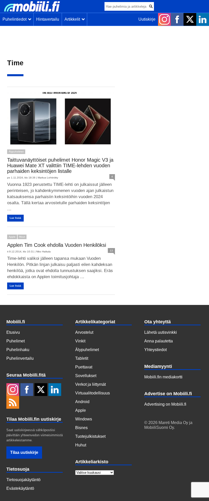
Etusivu (13, 332)
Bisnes (81, 428)
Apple (12, 236)
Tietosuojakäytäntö (23, 480)
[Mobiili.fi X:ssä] (190, 19)
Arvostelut (84, 332)
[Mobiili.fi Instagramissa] (164, 19)
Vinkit (80, 341)
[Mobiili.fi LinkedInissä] (202, 19)
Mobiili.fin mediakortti (163, 377)
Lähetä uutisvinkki (160, 332)
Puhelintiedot (16, 19)
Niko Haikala (43, 251)
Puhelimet (15, 341)
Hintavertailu (47, 19)
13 (111, 250)
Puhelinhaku (17, 350)
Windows (83, 419)
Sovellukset (85, 376)
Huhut (80, 445)
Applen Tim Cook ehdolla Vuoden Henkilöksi (56, 245)
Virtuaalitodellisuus (92, 393)
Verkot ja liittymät (90, 384)
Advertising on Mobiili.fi (165, 404)
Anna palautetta (158, 341)
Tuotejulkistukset (90, 436)
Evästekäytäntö (20, 488)
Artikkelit (73, 19)
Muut (22, 236)
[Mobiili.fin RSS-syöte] (12, 403)
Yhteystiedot (155, 350)
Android (82, 402)
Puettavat (83, 367)
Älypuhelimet (16, 151)
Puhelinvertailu (20, 358)
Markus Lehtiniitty (48, 177)
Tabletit (81, 358)
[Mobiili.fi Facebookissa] (177, 19)
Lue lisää (15, 217)
